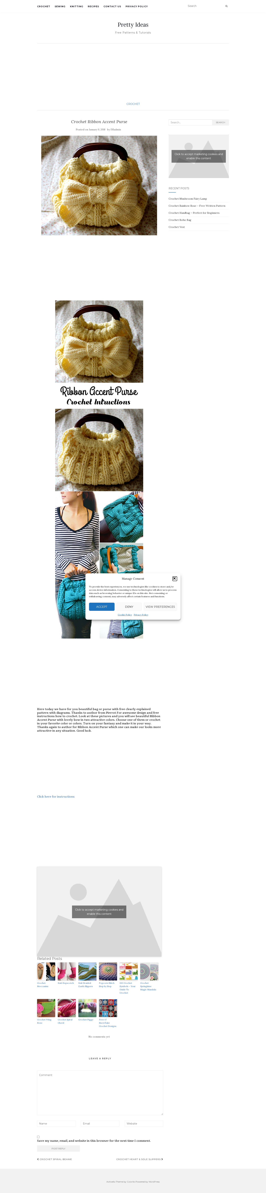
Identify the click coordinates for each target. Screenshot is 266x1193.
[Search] (226, 6)
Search (220, 122)
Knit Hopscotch (66, 983)
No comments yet (99, 1036)
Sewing (60, 6)
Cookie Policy (125, 614)
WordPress (154, 1181)
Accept (101, 606)
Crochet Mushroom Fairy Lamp (188, 198)
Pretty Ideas (133, 24)
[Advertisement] (133, 72)
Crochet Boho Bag (180, 220)
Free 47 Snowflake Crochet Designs (107, 1022)
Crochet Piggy (85, 1019)
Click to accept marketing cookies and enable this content (99, 911)
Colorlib (131, 1181)
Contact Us (112, 6)
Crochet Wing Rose (44, 1021)
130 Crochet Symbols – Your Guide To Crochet (128, 988)
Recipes (93, 6)
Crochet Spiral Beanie (55, 1159)
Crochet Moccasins (42, 985)
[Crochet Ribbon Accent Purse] (99, 185)
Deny (129, 606)
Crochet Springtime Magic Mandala (148, 986)
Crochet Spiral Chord (65, 1021)
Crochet (43, 6)
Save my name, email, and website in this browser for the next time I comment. (94, 1141)
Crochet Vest (177, 227)
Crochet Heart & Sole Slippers (138, 1159)
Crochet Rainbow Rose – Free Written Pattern (197, 205)
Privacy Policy (141, 614)
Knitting (76, 6)
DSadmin (116, 129)
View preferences (160, 606)
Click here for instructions (56, 796)
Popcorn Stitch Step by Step (106, 985)
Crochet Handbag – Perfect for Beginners (194, 212)
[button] (175, 579)
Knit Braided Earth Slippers (85, 985)
